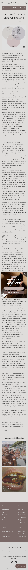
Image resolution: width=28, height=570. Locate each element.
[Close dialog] (25, 274)
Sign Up (14, 276)
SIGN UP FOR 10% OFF (14, 292)
